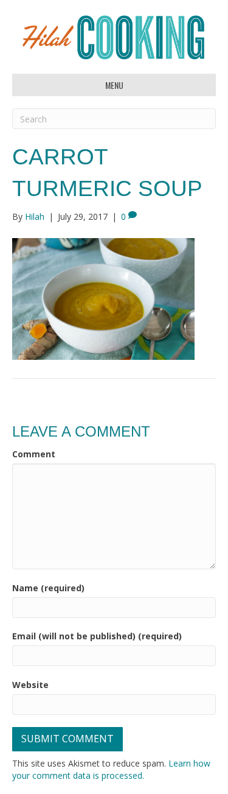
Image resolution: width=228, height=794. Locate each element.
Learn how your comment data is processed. (111, 769)
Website (30, 684)
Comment (33, 454)
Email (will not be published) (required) (97, 636)
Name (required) (48, 588)
